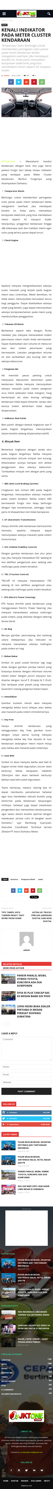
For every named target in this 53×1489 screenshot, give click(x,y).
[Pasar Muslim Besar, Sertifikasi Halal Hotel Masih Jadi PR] (8, 1160)
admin (6, 75)
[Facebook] (11, 1470)
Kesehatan (6, 1372)
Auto (4, 25)
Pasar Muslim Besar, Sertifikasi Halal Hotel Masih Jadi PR (34, 1159)
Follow (46, 1112)
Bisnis (4, 1368)
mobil (40, 879)
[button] (49, 14)
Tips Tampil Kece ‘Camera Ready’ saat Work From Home (12, 915)
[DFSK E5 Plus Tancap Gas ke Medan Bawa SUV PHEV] (8, 996)
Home (5, 1481)
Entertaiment (8, 1381)
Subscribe (45, 1124)
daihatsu (14, 879)
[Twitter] (26, 1470)
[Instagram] (19, 1470)
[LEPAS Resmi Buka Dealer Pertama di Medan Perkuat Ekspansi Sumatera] (8, 1010)
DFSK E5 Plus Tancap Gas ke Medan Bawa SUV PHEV (33, 994)
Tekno (4, 1377)
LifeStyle (5, 1360)
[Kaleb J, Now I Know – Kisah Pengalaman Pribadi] (8, 1342)
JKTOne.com (8, 161)
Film (3, 1385)
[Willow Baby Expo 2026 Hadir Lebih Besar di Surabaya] (8, 1189)
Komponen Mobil (28, 879)
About (47, 1481)
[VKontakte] (34, 1470)
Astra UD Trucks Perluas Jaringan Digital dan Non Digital (41, 917)
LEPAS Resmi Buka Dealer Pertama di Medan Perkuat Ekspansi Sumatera (33, 1011)
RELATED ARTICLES (12, 964)
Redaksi (24, 1481)
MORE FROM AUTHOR (13, 968)
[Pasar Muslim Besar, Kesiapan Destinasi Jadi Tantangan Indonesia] (8, 1145)
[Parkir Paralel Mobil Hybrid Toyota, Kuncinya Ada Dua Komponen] (8, 979)
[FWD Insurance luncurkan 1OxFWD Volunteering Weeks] (8, 1315)
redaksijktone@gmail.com (31, 1452)
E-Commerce (7, 1389)
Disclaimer (36, 1481)
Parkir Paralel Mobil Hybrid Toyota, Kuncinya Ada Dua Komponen (31, 980)
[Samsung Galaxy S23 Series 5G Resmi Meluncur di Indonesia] (8, 1329)
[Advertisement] (26, 4)
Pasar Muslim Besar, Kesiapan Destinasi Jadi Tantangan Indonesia (34, 1145)
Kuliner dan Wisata (11, 1394)
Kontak (14, 1481)
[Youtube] (42, 1470)
